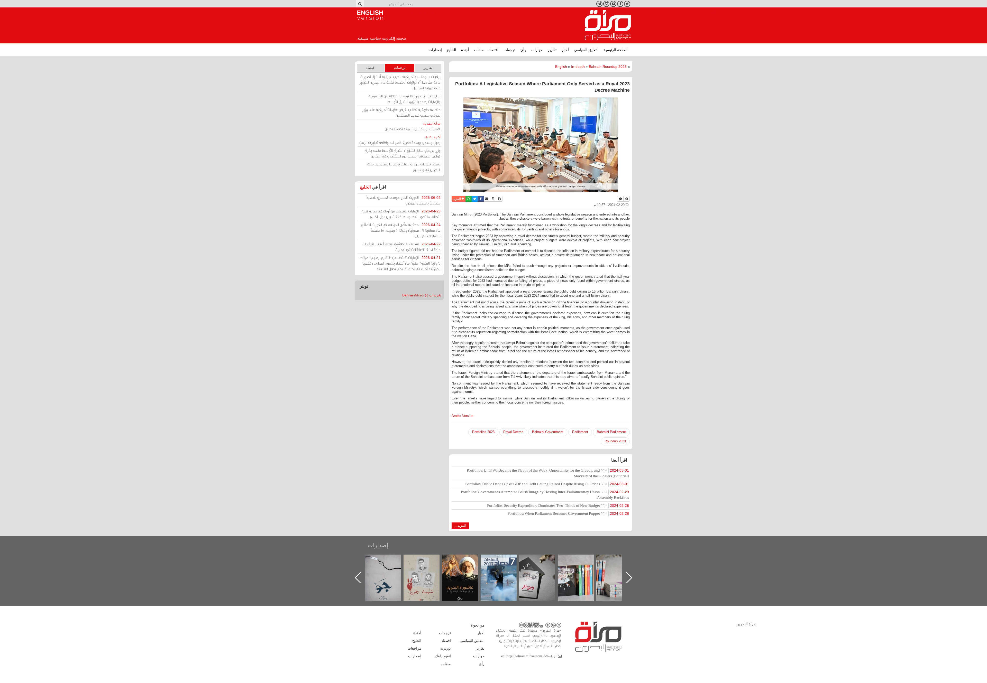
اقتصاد (493, 50)
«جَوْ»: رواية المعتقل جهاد (426, 563)
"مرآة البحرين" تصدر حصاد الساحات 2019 (619, 566)
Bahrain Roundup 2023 (608, 66)
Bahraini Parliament (611, 432)
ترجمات (509, 50)
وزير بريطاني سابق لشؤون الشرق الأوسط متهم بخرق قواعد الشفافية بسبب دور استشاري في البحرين (402, 153)
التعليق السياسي (586, 50)
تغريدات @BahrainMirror (421, 295)
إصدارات (435, 50)
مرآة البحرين (608, 25)
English (561, 66)
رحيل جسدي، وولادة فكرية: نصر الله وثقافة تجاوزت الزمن (400, 139)
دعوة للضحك (388, 560)
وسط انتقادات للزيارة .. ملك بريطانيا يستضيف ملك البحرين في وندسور (404, 166)
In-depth (578, 66)
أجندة (465, 50)
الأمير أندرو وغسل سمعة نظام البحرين (413, 126)
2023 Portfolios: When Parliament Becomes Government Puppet (568, 513)
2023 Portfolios (483, 432)
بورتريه (445, 648)
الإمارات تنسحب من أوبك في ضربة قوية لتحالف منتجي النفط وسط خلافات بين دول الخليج (401, 213)
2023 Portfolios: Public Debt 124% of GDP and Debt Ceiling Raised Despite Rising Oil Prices (547, 483)
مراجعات (414, 648)
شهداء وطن (465, 560)
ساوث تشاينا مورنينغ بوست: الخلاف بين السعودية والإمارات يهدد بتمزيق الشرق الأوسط (404, 98)
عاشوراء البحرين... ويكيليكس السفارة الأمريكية (503, 566)
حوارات (537, 50)
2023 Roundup (615, 441)
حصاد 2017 (542, 560)
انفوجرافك (443, 656)
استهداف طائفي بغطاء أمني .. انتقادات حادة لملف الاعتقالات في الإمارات (401, 246)
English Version (370, 15)
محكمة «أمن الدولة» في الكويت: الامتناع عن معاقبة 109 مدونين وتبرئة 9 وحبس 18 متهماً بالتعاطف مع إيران (401, 230)
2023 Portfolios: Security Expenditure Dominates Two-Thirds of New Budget (558, 505)
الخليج (451, 50)
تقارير (552, 50)
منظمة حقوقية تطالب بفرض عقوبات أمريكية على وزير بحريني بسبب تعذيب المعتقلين (401, 112)
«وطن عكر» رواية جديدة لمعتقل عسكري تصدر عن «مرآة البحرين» (580, 569)
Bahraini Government (547, 432)
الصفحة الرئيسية (616, 50)
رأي (523, 50)
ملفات (479, 50)
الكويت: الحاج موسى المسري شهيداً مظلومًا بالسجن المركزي (403, 200)
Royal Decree (513, 432)
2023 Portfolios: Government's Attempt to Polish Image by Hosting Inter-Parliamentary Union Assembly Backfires (545, 494)
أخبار (565, 50)
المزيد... (460, 525)
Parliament (580, 432)
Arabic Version (462, 416)
